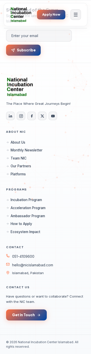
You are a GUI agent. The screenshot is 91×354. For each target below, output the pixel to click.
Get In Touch (23, 315)
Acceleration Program (28, 208)
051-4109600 (23, 256)
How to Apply (21, 224)
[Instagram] (21, 116)
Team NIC (19, 158)
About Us (18, 142)
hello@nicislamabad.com (32, 265)
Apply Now (51, 14)
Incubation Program (26, 200)
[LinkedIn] (10, 116)
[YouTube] (53, 116)
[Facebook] (31, 116)
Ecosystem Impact (25, 232)
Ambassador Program (28, 216)
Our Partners (21, 166)
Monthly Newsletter (26, 150)
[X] (42, 116)
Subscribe (26, 50)
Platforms (18, 174)
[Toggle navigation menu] (76, 14)
